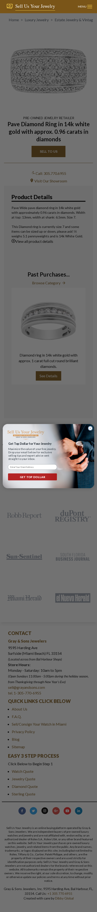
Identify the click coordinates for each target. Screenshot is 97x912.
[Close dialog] (90, 428)
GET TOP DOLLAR (32, 477)
